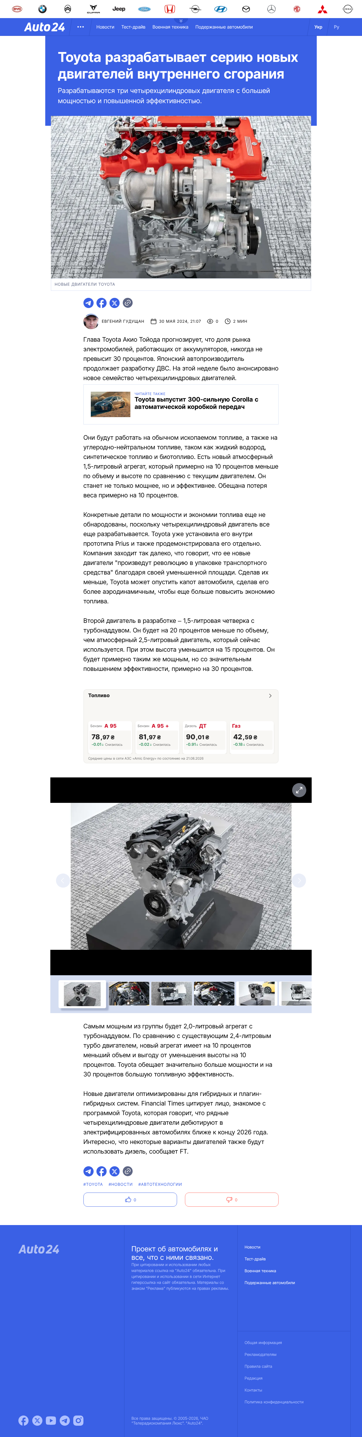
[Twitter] (37, 1421)
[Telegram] (65, 1421)
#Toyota (93, 1184)
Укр (318, 27)
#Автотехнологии (160, 1184)
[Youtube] (51, 1421)
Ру (336, 27)
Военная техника (170, 27)
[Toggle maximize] (299, 790)
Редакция (253, 1378)
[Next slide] (299, 881)
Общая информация (263, 1342)
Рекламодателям (261, 1354)
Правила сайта (258, 1366)
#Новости (121, 1184)
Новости (105, 27)
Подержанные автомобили (224, 27)
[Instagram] (78, 1421)
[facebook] (101, 303)
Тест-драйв (133, 27)
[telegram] (88, 303)
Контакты (253, 1390)
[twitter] (114, 303)
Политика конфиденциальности (274, 1402)
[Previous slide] (63, 881)
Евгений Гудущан (123, 321)
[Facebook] (23, 1421)
